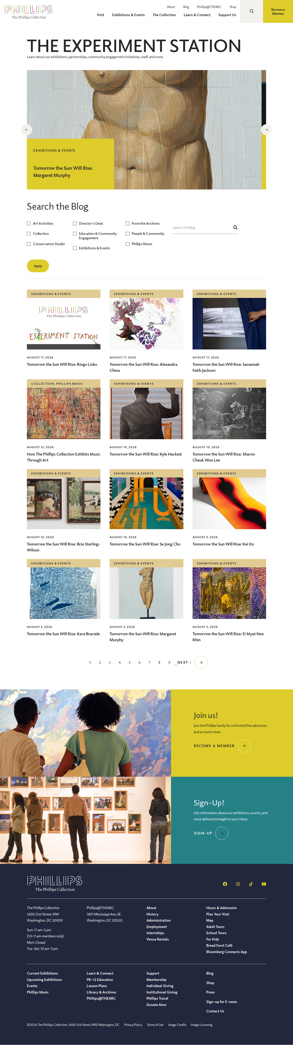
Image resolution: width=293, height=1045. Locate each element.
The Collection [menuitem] (164, 15)
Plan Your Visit (217, 914)
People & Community (148, 233)
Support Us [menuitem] (227, 15)
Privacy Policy (133, 1025)
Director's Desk (91, 223)
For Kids (212, 939)
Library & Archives (101, 992)
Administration (158, 920)
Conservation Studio (49, 244)
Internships (155, 933)
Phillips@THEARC (209, 7)
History (152, 914)
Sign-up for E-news (221, 1001)
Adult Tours (215, 926)
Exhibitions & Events (94, 248)
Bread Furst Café (219, 945)
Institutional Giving (161, 992)
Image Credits (177, 1025)
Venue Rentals (157, 939)
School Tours (216, 933)
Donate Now (156, 1004)
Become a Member (278, 12)
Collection (41, 233)
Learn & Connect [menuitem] (197, 15)
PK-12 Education (100, 979)
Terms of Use (155, 1025)
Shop (233, 7)
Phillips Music (142, 244)
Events (32, 986)
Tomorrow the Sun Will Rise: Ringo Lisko (62, 364)
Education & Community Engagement (98, 235)
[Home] (55, 891)
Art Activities (43, 223)
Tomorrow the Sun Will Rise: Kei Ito (223, 544)
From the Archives (146, 223)
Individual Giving (159, 986)
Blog (186, 7)
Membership (156, 979)
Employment (156, 926)
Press (210, 992)
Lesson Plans (97, 986)
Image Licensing (201, 1025)
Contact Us (215, 1011)
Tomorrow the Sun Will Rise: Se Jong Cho (145, 544)
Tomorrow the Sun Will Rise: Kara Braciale (63, 633)
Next (266, 129)
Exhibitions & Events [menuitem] (128, 15)
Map (209, 920)
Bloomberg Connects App (226, 951)
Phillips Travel (157, 998)
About (171, 7)
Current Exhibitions (42, 973)
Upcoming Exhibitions (44, 979)
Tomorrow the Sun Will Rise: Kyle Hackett (146, 454)
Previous (26, 129)
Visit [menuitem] (100, 15)
